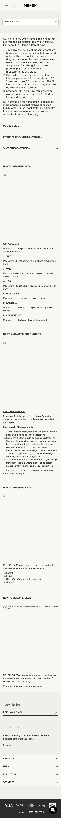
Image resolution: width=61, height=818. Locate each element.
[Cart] (55, 5)
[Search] (13, 5)
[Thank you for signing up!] (56, 712)
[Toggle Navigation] (6, 5)
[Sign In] (48, 5)
